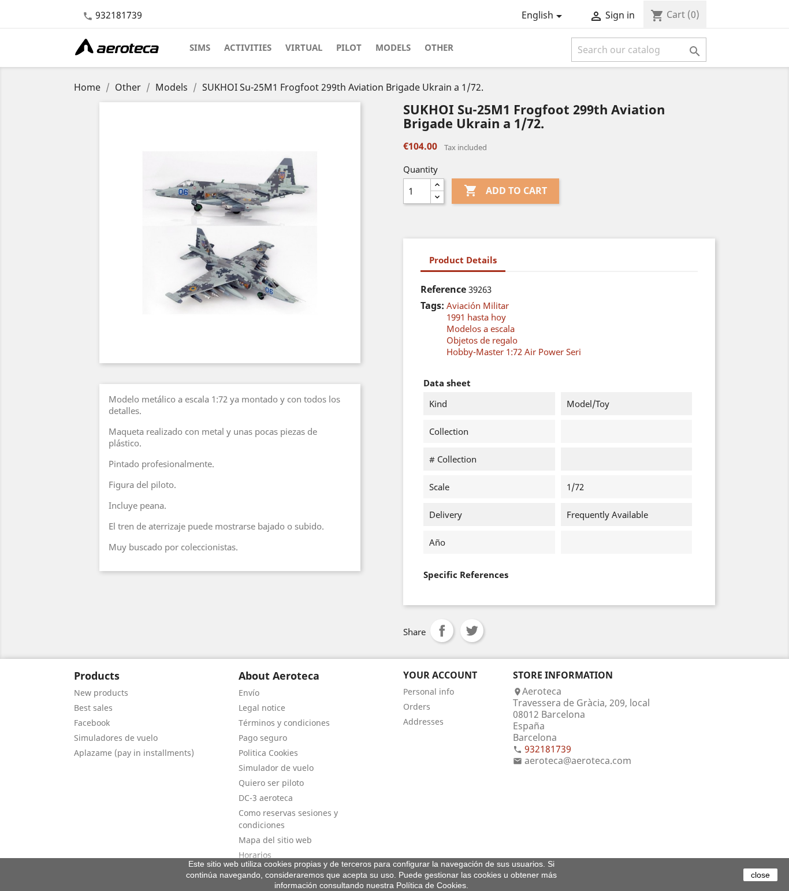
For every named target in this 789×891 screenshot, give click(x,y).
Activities (247, 47)
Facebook (92, 722)
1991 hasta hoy (476, 317)
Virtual (303, 47)
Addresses (423, 721)
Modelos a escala (480, 328)
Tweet (471, 630)
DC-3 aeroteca (266, 797)
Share (441, 630)
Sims (199, 47)
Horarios (255, 854)
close (760, 874)
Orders (416, 706)
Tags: (432, 305)
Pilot (349, 47)
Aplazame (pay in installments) (134, 752)
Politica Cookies (268, 752)
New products (101, 692)
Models (393, 47)
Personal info (428, 691)
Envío (249, 692)
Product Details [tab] (463, 260)
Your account (440, 675)
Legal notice (262, 707)
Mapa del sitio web (275, 839)
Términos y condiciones (284, 722)
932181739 (118, 15)
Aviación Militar (477, 305)
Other (439, 47)
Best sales (93, 707)
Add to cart (505, 190)
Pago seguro (263, 737)
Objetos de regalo (482, 340)
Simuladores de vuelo (116, 737)
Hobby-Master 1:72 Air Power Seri (513, 351)
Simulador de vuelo (276, 767)
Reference (443, 289)
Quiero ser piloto (271, 782)
